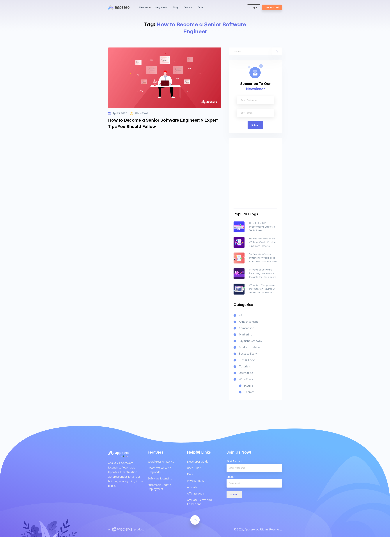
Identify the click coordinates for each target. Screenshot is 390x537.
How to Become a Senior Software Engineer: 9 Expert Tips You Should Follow (163, 123)
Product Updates (249, 347)
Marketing (245, 334)
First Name (235, 461)
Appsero (118, 7)
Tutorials (245, 366)
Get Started (272, 7)
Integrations (160, 7)
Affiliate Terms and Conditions (199, 502)
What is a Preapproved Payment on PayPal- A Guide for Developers (262, 289)
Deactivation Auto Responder (159, 470)
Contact (188, 7)
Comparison (246, 328)
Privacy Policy (195, 480)
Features (143, 7)
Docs (200, 7)
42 (240, 315)
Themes (249, 392)
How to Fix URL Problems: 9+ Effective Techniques (262, 227)
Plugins (249, 385)
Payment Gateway (250, 340)
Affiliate (192, 487)
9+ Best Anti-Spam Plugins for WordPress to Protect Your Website (262, 258)
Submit (255, 125)
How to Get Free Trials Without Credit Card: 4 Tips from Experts (262, 242)
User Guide (246, 372)
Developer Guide (197, 461)
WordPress (246, 379)
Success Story (248, 353)
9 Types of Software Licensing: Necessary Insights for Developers (262, 273)
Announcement (248, 321)
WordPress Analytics (161, 461)
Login (254, 7)
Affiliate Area (195, 493)
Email (231, 476)
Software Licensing (160, 478)
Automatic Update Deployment (159, 487)
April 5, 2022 (120, 113)
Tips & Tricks (247, 360)
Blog (175, 7)
